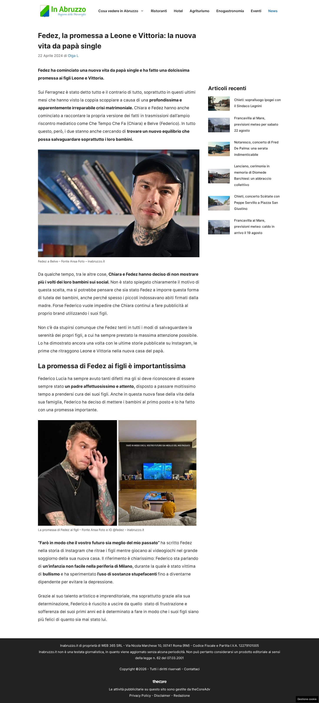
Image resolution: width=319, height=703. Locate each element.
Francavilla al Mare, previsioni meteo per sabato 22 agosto (256, 124)
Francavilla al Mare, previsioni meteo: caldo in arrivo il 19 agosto (254, 226)
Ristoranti (159, 11)
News (273, 11)
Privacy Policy (140, 695)
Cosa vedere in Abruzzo (118, 11)
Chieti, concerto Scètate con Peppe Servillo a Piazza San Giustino (257, 202)
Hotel (178, 11)
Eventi (256, 11)
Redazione (182, 695)
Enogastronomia (230, 11)
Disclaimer (162, 695)
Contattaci (192, 669)
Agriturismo (199, 11)
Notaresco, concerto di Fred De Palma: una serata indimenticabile (256, 148)
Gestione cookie (307, 699)
